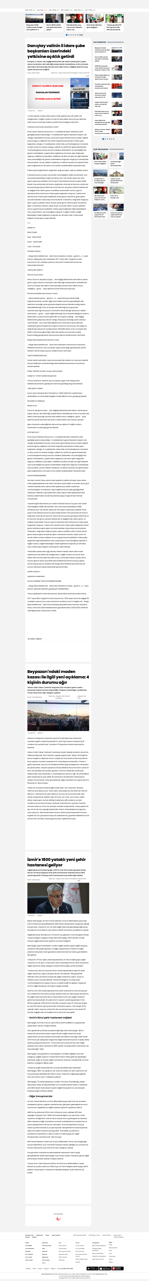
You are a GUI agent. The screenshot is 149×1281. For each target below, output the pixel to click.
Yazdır (87, 76)
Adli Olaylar (57, 667)
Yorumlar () (31, 110)
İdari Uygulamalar (45, 41)
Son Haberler (99, 42)
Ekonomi (43, 1209)
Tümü (81, 35)
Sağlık (42, 855)
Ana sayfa (30, 41)
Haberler (36, 41)
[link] (108, 49)
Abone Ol (40, 110)
